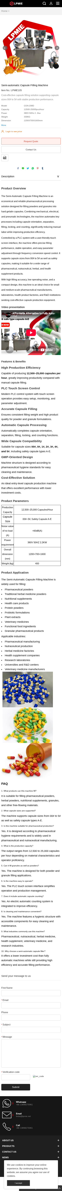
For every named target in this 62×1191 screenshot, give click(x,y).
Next (57, 48)
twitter (27, 168)
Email (5, 1000)
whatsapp (32, 168)
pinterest (37, 168)
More (3, 125)
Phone (4, 1012)
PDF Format (4, 157)
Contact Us (31, 149)
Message (6, 1037)
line (22, 168)
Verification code (10, 1072)
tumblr (42, 168)
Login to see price (14, 131)
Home (4, 11)
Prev (5, 48)
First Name (7, 988)
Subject (5, 1024)
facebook (18, 168)
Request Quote (31, 141)
